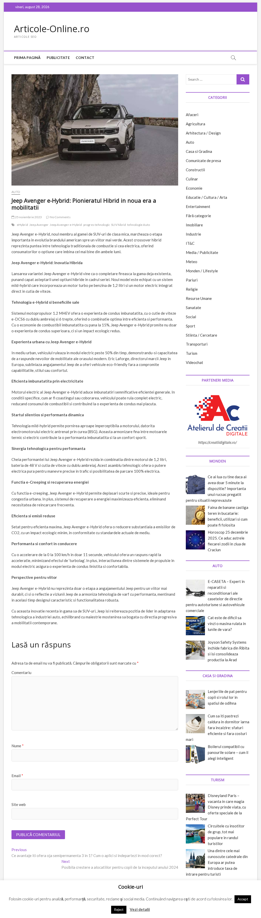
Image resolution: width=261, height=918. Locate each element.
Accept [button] (243, 899)
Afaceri (192, 114)
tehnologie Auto (138, 225)
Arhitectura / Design (203, 133)
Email (17, 775)
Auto (15, 192)
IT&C (190, 243)
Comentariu (21, 672)
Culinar (192, 179)
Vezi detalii (140, 909)
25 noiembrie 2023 (28, 217)
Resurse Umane (199, 298)
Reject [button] (118, 910)
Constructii (195, 169)
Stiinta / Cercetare (201, 335)
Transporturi (196, 344)
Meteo (191, 261)
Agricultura (195, 123)
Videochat (194, 362)
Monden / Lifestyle (202, 270)
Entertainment (198, 206)
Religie (192, 289)
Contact (85, 57)
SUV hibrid (118, 225)
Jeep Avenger (38, 225)
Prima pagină (27, 57)
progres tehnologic (96, 225)
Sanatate (193, 307)
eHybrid (22, 225)
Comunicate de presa (203, 160)
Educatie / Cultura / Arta (206, 197)
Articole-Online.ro (51, 28)
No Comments (59, 217)
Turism (191, 353)
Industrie (193, 234)
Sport (190, 326)
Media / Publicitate (202, 252)
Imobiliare (194, 225)
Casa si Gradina (199, 151)
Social (191, 316)
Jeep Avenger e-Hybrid (66, 225)
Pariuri (192, 280)
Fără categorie (198, 215)
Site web (18, 804)
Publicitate (58, 57)
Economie (194, 188)
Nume (17, 745)
